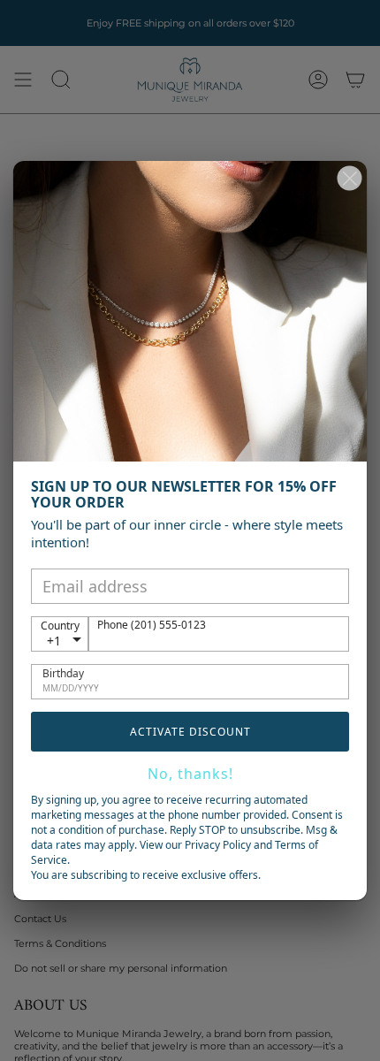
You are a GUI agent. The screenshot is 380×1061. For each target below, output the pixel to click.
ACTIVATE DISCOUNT (190, 731)
